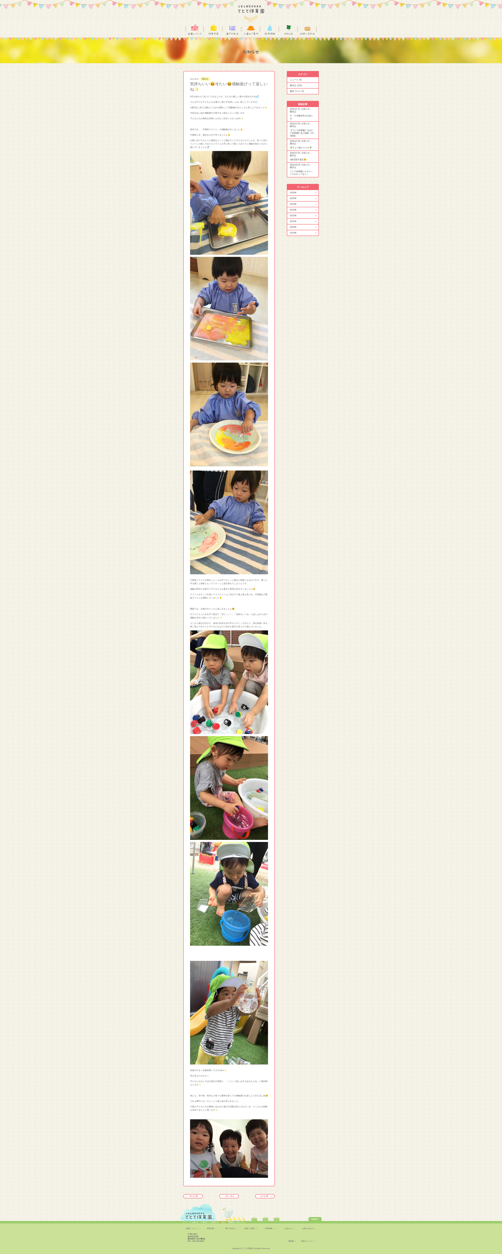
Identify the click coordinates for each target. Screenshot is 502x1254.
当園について (195, 33)
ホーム (185, 1222)
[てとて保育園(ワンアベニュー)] (251, 12)
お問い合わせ (307, 33)
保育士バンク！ (307, 1241)
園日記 (205, 79)
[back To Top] (315, 1219)
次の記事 (264, 1196)
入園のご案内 (250, 33)
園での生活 (232, 33)
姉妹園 (291, 1241)
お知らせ (288, 33)
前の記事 (194, 1196)
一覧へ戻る (229, 1196)
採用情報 (270, 33)
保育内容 (213, 33)
